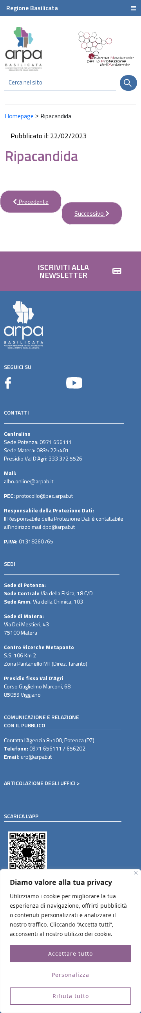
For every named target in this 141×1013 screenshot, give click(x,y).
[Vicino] (135, 873)
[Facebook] (8, 383)
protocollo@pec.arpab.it (44, 496)
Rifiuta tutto (70, 996)
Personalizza (70, 974)
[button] (70, 271)
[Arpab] (23, 48)
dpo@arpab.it (58, 527)
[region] (70, 941)
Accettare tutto (70, 953)
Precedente (24, 198)
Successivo (83, 210)
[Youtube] (74, 383)
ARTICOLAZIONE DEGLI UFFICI (40, 783)
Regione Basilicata (32, 8)
